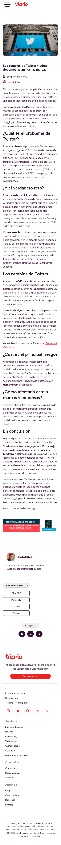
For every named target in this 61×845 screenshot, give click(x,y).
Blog (7, 790)
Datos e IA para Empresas (17, 755)
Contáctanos (11, 768)
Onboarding (11, 736)
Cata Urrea (14, 82)
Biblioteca (10, 799)
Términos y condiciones (16, 702)
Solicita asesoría (30, 676)
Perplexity (16, 600)
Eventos (9, 804)
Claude (16, 606)
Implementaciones (14, 727)
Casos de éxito (12, 795)
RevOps (9, 731)
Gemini (16, 613)
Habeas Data (11, 698)
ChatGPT (16, 593)
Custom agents (12, 745)
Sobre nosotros (12, 773)
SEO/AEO (10, 750)
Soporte (9, 777)
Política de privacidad (15, 693)
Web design (11, 741)
